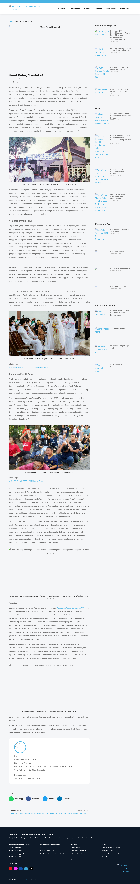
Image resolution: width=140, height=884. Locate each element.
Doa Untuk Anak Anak (119, 251)
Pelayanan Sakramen (78, 851)
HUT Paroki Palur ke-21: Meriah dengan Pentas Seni (120, 91)
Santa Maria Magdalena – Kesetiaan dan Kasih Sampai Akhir (120, 313)
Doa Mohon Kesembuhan (120, 269)
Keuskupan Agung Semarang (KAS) (71, 608)
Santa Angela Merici (118, 328)
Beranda (74, 844)
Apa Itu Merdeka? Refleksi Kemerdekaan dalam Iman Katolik (120, 116)
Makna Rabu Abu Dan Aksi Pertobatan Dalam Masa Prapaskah (119, 197)
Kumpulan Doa (107, 851)
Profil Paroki (60, 8)
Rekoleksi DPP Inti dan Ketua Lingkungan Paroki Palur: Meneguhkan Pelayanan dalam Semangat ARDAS (120, 35)
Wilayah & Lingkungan (79, 854)
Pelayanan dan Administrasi (79, 8)
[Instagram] (16, 868)
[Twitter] (26, 868)
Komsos (28, 880)
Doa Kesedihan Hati (118, 286)
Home (11, 22)
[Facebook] (21, 868)
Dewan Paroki (76, 857)
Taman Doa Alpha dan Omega (105, 8)
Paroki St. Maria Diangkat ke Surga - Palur (31, 834)
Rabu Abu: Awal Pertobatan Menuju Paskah (117, 172)
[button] (17, 798)
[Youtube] (10, 868)
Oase (104, 844)
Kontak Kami (124, 8)
